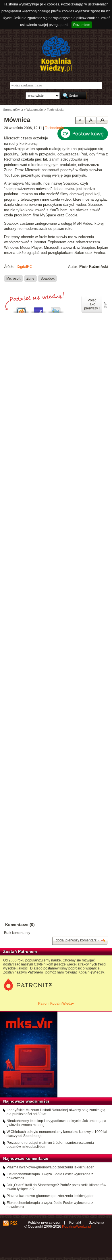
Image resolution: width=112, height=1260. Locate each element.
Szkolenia (96, 1222)
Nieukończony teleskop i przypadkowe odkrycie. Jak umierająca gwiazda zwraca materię (56, 1123)
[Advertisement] (56, 557)
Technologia (54, 128)
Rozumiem (81, 25)
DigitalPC (24, 266)
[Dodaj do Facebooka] (38, 308)
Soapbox (47, 278)
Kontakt (75, 1222)
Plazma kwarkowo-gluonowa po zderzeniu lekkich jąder (50, 1167)
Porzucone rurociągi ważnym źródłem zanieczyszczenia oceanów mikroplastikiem (50, 1145)
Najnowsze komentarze (25, 1158)
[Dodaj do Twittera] (55, 308)
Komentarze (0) (20, 924)
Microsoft (13, 278)
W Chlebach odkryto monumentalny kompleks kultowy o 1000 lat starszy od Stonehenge (57, 1134)
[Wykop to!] (21, 308)
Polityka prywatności (44, 1222)
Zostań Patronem (20, 951)
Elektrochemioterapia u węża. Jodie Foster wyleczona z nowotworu (50, 1176)
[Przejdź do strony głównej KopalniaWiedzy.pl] (56, 54)
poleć (105, 305)
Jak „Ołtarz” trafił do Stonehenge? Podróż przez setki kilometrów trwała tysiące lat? (56, 1187)
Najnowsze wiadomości (26, 1101)
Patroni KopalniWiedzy (56, 1004)
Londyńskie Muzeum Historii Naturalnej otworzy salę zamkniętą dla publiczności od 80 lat (56, 1112)
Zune (30, 278)
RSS (13, 1223)
